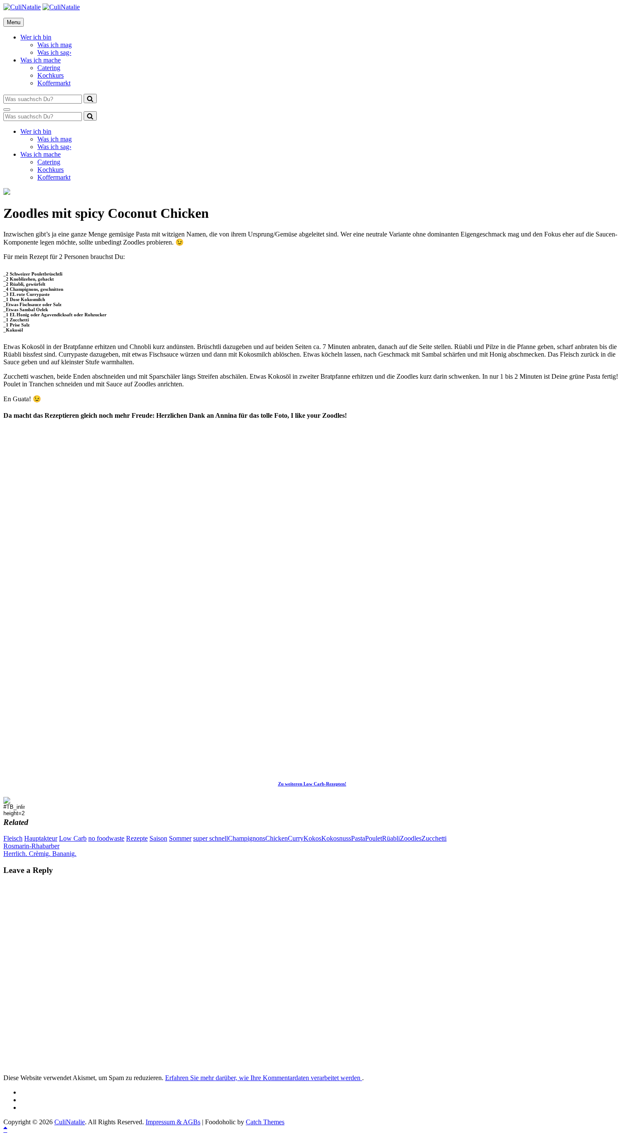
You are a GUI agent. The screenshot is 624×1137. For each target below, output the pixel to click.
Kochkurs (50, 75)
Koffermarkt (53, 83)
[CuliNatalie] (61, 7)
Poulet (373, 838)
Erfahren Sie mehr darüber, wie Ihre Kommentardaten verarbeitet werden (263, 1077)
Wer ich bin (35, 37)
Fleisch (12, 838)
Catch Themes (265, 1122)
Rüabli (391, 838)
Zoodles (411, 838)
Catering (48, 67)
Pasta (358, 838)
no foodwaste (106, 838)
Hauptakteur (40, 838)
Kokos (312, 838)
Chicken (276, 838)
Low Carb (73, 838)
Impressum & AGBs (173, 1122)
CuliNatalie (69, 1122)
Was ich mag (54, 44)
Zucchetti (434, 838)
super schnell (210, 838)
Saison (158, 838)
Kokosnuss (336, 838)
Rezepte (137, 838)
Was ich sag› (54, 52)
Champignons (246, 838)
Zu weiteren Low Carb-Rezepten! (312, 783)
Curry (296, 838)
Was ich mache (40, 60)
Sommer (180, 838)
